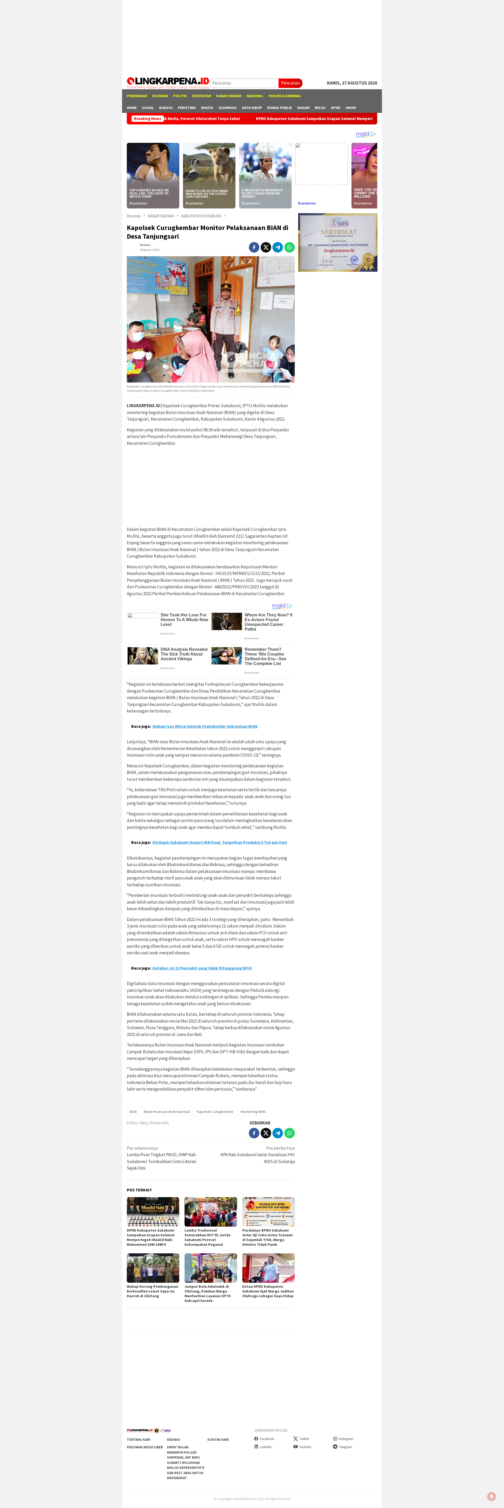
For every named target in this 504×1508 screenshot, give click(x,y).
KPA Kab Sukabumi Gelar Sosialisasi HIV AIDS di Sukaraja (257, 1154)
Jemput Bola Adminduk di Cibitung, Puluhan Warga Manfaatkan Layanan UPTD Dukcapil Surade (208, 1293)
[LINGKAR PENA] (168, 83)
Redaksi (173, 1439)
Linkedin (266, 1447)
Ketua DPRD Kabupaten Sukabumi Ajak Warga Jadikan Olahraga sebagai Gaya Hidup (268, 1291)
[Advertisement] (252, 37)
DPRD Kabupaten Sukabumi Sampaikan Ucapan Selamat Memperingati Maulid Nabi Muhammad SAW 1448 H (282, 118)
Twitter (304, 1439)
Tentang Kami (138, 1439)
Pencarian (290, 83)
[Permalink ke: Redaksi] (132, 247)
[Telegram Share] (277, 247)
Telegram (345, 1447)
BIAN (133, 1111)
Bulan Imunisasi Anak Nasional (167, 1111)
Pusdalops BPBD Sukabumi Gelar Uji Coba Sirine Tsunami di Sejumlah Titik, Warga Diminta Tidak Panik (267, 1237)
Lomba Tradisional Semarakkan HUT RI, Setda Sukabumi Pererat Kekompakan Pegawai (207, 1237)
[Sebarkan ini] (254, 247)
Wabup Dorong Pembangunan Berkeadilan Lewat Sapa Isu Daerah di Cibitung (152, 1291)
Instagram (346, 1439)
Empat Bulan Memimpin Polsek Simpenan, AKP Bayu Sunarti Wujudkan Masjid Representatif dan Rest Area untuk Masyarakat (186, 1462)
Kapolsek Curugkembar (215, 1111)
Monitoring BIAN (253, 1111)
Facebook (267, 1439)
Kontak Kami (218, 1439)
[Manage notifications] (491, 1496)
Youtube (305, 1447)
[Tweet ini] (266, 247)
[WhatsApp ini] (289, 247)
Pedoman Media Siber (145, 1447)
